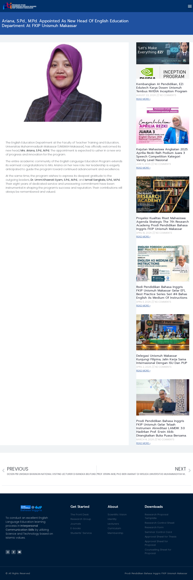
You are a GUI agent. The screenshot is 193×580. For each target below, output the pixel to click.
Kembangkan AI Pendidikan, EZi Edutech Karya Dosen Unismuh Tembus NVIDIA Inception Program (161, 88)
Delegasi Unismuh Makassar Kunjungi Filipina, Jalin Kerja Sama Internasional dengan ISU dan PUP (161, 359)
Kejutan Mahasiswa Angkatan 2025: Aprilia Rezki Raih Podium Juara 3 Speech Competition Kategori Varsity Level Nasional (162, 155)
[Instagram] (8, 552)
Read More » (143, 99)
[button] (190, 6)
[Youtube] (19, 552)
